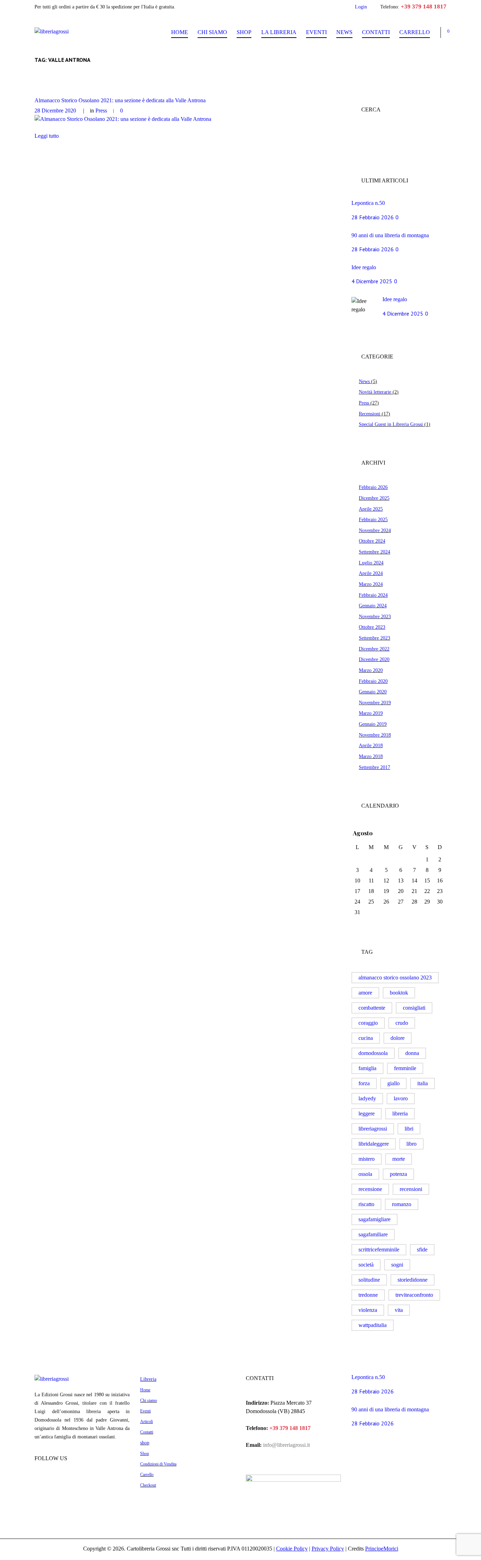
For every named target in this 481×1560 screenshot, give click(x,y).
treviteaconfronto (414, 1295)
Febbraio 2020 (373, 681)
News (344, 32)
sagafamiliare (373, 1234)
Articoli (146, 1421)
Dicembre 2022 (374, 649)
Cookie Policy (292, 1549)
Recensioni (369, 413)
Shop (244, 32)
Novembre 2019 (375, 702)
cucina (365, 1038)
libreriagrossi (372, 1129)
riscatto (366, 1204)
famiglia (367, 1068)
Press (101, 111)
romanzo (401, 1204)
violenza (367, 1310)
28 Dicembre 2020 (55, 111)
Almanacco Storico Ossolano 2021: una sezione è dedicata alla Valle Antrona (120, 100)
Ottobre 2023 (372, 627)
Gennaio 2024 (373, 605)
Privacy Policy (328, 1549)
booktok (399, 993)
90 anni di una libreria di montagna (390, 235)
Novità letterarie (375, 392)
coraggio (368, 1023)
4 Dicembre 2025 (371, 281)
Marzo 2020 (371, 670)
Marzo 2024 (371, 584)
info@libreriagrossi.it (286, 1445)
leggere (366, 1113)
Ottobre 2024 (372, 541)
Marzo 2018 (371, 756)
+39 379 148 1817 (423, 6)
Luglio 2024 (371, 562)
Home (179, 32)
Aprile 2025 (371, 509)
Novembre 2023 (375, 616)
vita (399, 1310)
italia (422, 1083)
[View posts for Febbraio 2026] (427, 833)
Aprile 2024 (371, 573)
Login (361, 6)
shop (144, 1442)
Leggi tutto (47, 136)
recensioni (411, 1189)
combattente (371, 1008)
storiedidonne (412, 1280)
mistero (366, 1159)
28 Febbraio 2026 (372, 217)
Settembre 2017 (374, 767)
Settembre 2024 (374, 552)
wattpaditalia (372, 1325)
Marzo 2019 (371, 713)
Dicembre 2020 (374, 659)
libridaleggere (373, 1144)
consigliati (414, 1008)
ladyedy (367, 1098)
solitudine (369, 1280)
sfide (422, 1249)
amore (365, 993)
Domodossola (373, 1053)
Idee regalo (363, 267)
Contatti (376, 32)
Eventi (316, 32)
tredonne (368, 1295)
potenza (398, 1174)
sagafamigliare (374, 1219)
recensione (370, 1189)
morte (398, 1159)
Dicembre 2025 (374, 498)
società (366, 1265)
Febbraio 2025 (373, 519)
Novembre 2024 (375, 530)
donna (412, 1053)
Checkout (148, 1485)
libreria (400, 1113)
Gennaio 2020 (373, 691)
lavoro (401, 1098)
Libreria (148, 1379)
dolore (398, 1038)
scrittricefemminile (378, 1249)
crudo (401, 1023)
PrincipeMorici (381, 1549)
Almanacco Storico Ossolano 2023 (395, 977)
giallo (393, 1083)
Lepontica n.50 (368, 203)
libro (411, 1144)
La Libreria (278, 32)
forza (364, 1083)
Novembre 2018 (375, 735)
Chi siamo (212, 32)
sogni (397, 1265)
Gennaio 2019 (373, 724)
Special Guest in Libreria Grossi (391, 424)
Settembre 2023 (374, 638)
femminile (405, 1068)
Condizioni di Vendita (158, 1464)
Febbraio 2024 (373, 595)
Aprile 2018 (371, 745)
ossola (365, 1174)
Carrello (414, 32)
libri (409, 1129)
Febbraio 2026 (373, 487)
